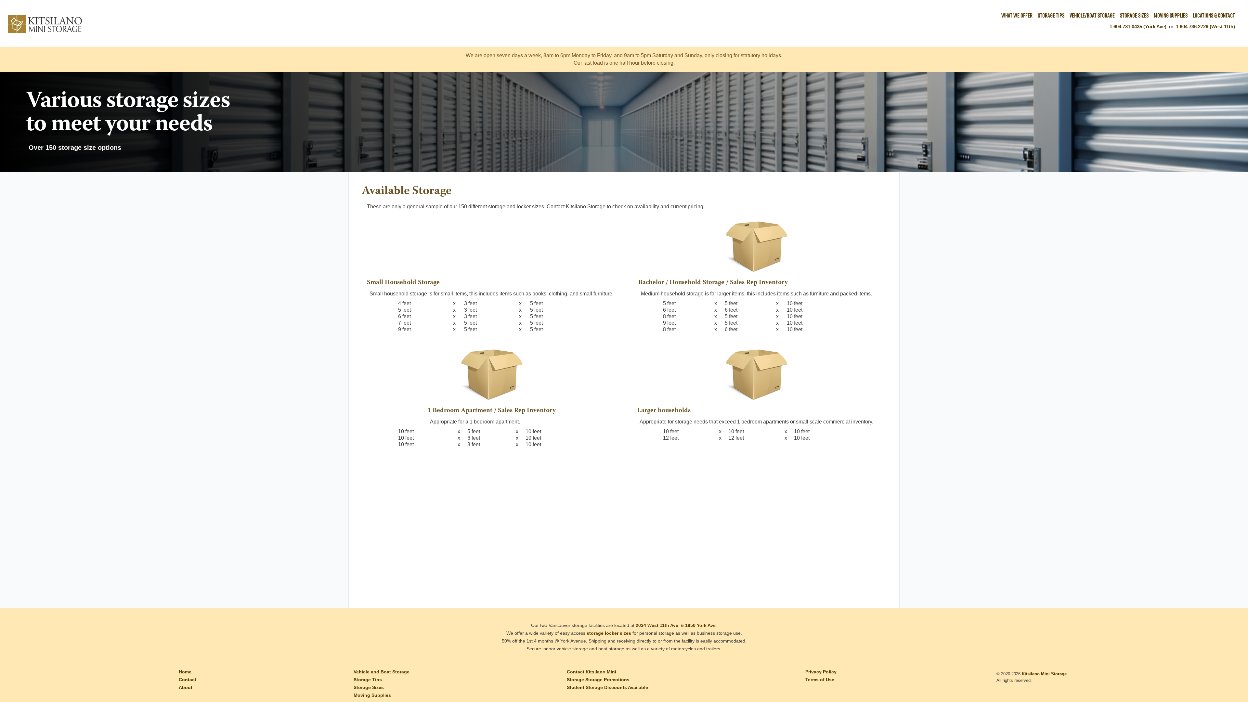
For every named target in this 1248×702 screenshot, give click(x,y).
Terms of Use (819, 679)
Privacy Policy (821, 672)
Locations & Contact (1214, 15)
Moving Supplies (1171, 15)
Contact (187, 679)
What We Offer (1017, 15)
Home (185, 672)
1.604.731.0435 (1126, 26)
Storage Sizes (1134, 15)
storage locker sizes (609, 633)
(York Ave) (1154, 26)
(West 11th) (1222, 26)
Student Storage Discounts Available (607, 687)
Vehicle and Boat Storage (382, 672)
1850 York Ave (700, 625)
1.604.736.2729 (1192, 26)
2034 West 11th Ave (657, 625)
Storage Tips (1051, 15)
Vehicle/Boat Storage (1092, 15)
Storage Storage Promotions (598, 679)
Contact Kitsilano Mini (591, 672)
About (185, 687)
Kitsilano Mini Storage (1044, 673)
